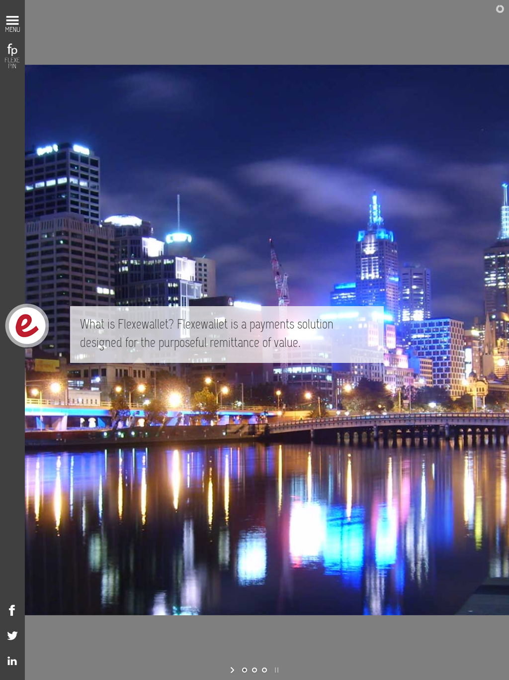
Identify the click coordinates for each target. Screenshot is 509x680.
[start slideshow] (233, 670)
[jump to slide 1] (245, 670)
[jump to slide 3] (264, 670)
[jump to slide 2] (254, 670)
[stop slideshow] (275, 670)
